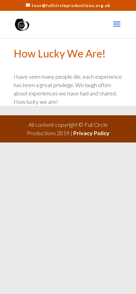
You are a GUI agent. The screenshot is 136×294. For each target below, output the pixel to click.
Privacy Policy (91, 133)
